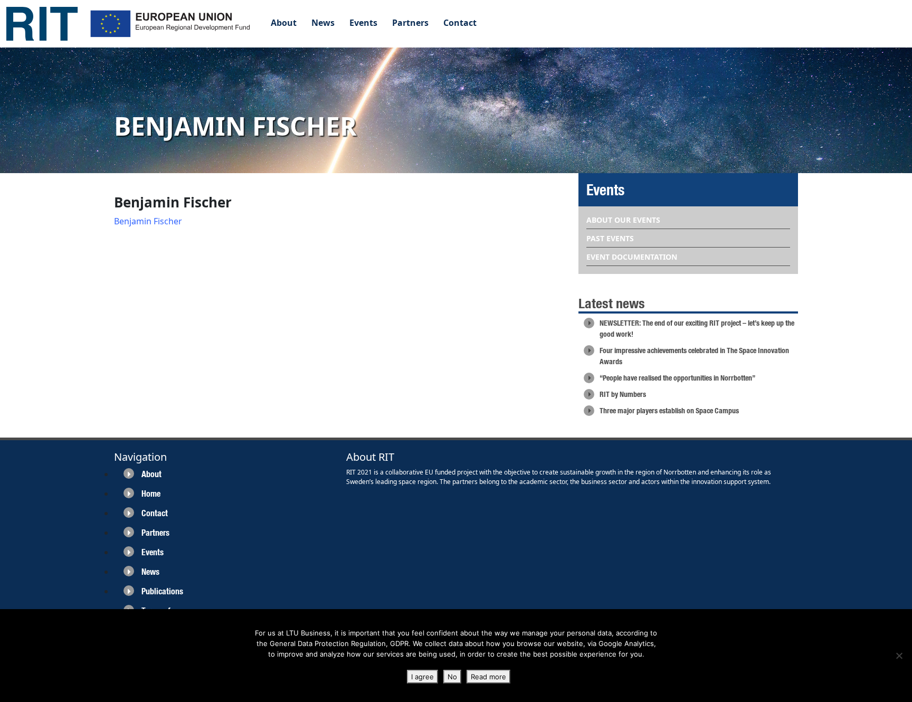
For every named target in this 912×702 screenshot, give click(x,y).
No (452, 676)
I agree (422, 676)
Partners (410, 23)
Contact (460, 23)
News (323, 23)
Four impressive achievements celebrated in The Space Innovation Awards (694, 356)
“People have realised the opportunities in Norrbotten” (677, 378)
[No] (899, 655)
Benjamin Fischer (148, 221)
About (284, 23)
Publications (162, 591)
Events (363, 23)
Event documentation (631, 257)
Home (150, 494)
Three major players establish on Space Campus (669, 410)
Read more (488, 676)
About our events (623, 220)
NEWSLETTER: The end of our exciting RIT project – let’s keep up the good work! (697, 328)
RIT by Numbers (623, 394)
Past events (610, 238)
